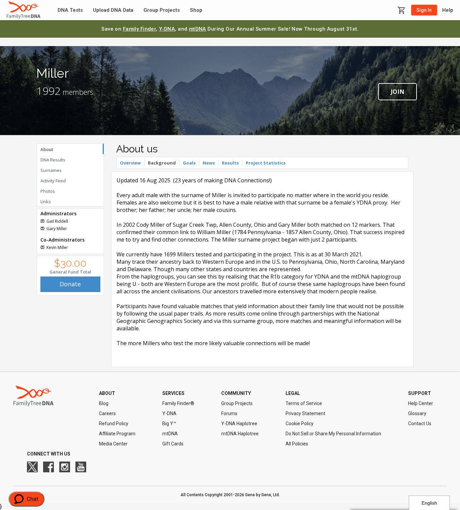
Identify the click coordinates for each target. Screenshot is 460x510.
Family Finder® (178, 403)
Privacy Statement (305, 413)
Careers (107, 413)
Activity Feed (53, 181)
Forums (229, 413)
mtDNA (197, 29)
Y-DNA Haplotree (239, 423)
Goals (189, 163)
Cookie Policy (300, 423)
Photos (47, 191)
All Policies (297, 443)
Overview (130, 163)
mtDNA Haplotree (240, 433)
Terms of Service (304, 403)
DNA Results (52, 160)
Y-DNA (167, 29)
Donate (70, 284)
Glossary (417, 413)
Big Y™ (169, 423)
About (46, 149)
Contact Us (419, 423)
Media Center (113, 443)
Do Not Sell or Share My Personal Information (333, 433)
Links (45, 201)
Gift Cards (173, 443)
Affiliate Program (117, 433)
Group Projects (161, 10)
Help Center (420, 403)
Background (162, 163)
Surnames (51, 170)
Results (230, 163)
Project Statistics (266, 163)
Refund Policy (113, 423)
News (209, 163)
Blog (103, 403)
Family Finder (139, 29)
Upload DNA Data (113, 10)
